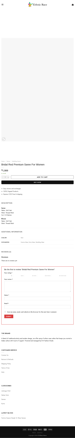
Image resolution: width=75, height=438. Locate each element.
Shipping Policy (6, 364)
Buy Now (37, 182)
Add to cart (42, 177)
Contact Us (4, 355)
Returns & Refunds (7, 359)
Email (6, 303)
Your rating (8, 273)
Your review (8, 279)
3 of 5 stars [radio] (28, 275)
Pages (34, 433)
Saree (8, 161)
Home (3, 161)
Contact (40, 433)
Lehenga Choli (5, 391)
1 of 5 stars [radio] (7, 275)
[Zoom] (4, 139)
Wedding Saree (16, 161)
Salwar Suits (5, 395)
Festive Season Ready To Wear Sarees (13, 418)
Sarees (3, 399)
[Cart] (73, 5)
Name (6, 295)
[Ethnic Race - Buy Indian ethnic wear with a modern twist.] (37, 4)
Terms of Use (5, 368)
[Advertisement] (37, 23)
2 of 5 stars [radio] (17, 275)
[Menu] (2, 4)
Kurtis (3, 404)
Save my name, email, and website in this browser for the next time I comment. (32, 312)
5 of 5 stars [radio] (55, 275)
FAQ (2, 372)
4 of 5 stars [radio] (41, 275)
